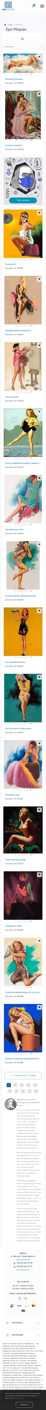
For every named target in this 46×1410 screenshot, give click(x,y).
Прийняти (24, 1405)
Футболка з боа (12, 795)
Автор (10, 24)
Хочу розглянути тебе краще (18, 728)
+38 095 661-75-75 (24, 1267)
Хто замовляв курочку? (15, 662)
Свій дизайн (23, 200)
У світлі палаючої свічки (15, 860)
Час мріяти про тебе (14, 529)
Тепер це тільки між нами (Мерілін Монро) (23, 1058)
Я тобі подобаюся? (13, 145)
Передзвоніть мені (23, 1269)
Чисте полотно (12, 397)
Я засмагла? (10, 264)
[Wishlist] (39, 57)
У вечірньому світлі (13, 926)
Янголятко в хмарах (14, 79)
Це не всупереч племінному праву (20, 596)
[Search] (5, 19)
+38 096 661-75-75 (24, 1263)
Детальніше (20, 1398)
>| (36, 1091)
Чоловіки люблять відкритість (18, 330)
